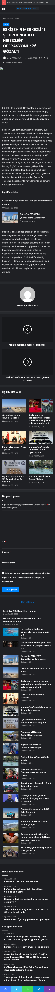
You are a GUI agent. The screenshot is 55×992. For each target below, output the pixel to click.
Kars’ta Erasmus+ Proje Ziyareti (14, 448)
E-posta (6, 552)
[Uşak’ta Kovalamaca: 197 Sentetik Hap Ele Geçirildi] (14, 467)
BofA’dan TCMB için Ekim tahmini (20, 611)
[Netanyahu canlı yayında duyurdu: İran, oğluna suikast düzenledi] (10, 798)
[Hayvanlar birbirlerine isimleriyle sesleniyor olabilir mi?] (10, 632)
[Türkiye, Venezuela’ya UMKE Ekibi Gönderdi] (10, 813)
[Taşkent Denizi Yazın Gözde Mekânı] (41, 467)
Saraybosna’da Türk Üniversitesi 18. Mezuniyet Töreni (34, 772)
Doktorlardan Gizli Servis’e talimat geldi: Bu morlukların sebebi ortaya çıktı (35, 837)
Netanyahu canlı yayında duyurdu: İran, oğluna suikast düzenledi (35, 798)
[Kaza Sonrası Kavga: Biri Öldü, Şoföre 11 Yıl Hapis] (10, 787)
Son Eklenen (27, 602)
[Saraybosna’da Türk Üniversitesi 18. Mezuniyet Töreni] (10, 773)
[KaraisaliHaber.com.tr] (27, 8)
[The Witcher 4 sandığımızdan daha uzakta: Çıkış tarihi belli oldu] (10, 646)
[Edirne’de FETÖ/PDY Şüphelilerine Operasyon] (10, 217)
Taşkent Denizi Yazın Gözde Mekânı (39, 477)
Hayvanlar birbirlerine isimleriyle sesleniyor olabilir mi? (30, 2)
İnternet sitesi (8, 563)
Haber (17, 18)
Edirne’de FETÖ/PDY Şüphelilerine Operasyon (33, 657)
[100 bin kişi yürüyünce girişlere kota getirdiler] (10, 851)
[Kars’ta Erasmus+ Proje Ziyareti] (14, 437)
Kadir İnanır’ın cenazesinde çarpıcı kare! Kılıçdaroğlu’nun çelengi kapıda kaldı (40, 419)
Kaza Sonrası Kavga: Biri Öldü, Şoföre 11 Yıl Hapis (36, 784)
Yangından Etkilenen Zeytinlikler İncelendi (31, 733)
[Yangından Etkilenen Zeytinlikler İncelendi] (10, 736)
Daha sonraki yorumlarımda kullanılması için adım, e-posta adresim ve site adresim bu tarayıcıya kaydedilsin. (26, 577)
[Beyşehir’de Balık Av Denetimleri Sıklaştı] (10, 748)
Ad (4, 541)
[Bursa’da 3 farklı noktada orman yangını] (10, 825)
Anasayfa (9, 18)
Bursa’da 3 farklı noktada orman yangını (34, 823)
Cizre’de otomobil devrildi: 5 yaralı (11, 416)
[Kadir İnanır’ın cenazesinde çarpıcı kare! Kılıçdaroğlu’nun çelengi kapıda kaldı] (41, 405)
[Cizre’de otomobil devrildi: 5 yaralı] (14, 405)
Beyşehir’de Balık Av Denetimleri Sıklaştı (31, 746)
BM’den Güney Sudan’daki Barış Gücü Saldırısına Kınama (22, 620)
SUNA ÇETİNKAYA (14, 58)
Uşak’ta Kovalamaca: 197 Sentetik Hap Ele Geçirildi (13, 479)
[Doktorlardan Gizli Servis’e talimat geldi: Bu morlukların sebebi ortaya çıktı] (10, 838)
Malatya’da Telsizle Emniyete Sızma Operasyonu (39, 450)
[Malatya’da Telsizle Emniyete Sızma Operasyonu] (41, 437)
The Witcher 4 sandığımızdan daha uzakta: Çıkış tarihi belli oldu (36, 645)
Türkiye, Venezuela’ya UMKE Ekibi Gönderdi (35, 810)
